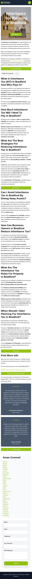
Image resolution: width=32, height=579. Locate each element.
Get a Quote (15, 34)
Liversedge (6, 472)
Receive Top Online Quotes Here (16, 373)
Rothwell (5, 502)
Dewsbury (5, 495)
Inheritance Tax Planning (17, 60)
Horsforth (22, 369)
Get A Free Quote (16, 449)
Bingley (17, 369)
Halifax (5, 476)
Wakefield (5, 504)
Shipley (3, 369)
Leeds (4, 489)
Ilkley (4, 497)
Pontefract (5, 513)
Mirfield (5, 493)
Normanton (6, 508)
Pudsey (8, 369)
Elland (4, 484)
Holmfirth (5, 509)
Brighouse (5, 474)
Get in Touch (16, 188)
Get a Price (16, 351)
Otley (4, 487)
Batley (4, 482)
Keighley (5, 485)
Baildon (12, 369)
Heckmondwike (7, 478)
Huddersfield (6, 498)
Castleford (5, 511)
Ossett (4, 500)
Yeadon (5, 471)
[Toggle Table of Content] (16, 73)
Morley (5, 480)
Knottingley (6, 515)
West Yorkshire (7, 491)
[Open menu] (29, 2)
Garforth (5, 506)
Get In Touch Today (16, 68)
